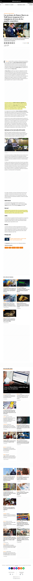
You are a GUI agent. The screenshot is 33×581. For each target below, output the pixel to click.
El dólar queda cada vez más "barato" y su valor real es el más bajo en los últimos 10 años (9, 305)
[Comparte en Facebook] (4, 43)
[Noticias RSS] (21, 568)
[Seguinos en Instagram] (14, 568)
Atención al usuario (11, 572)
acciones (21, 247)
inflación (6, 247)
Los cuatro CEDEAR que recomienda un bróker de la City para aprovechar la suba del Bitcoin (23, 290)
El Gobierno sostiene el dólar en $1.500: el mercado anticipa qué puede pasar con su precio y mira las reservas (23, 427)
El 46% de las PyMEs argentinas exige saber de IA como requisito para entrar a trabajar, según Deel (9, 539)
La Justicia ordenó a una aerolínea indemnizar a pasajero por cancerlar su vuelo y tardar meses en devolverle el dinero (9, 419)
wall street (13, 247)
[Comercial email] (20, 574)
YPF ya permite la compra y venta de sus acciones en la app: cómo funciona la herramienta (23, 442)
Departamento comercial (21, 573)
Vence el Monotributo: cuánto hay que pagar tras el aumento (16, 388)
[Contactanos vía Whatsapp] (12, 574)
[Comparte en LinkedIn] (10, 43)
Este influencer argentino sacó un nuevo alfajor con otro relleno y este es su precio (23, 478)
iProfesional (6, 13)
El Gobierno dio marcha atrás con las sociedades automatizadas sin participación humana (9, 396)
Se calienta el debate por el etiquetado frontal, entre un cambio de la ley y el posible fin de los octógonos (23, 524)
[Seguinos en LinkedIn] (16, 568)
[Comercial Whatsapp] (22, 574)
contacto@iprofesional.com (16, 578)
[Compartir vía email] (14, 43)
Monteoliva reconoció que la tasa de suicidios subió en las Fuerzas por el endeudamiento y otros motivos (9, 553)
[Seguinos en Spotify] (23, 568)
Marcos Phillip (7, 45)
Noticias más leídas (8, 368)
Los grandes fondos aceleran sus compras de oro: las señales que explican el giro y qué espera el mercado (9, 290)
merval (18, 247)
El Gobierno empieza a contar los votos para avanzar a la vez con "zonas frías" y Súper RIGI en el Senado (23, 397)
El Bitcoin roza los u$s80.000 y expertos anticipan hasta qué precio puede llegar (9, 320)
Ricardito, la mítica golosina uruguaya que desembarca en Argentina (9, 508)
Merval (7, 61)
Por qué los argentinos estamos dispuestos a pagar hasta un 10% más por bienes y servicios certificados (23, 539)
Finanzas (9, 13)
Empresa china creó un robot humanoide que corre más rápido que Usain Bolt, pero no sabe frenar (9, 426)
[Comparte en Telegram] (12, 43)
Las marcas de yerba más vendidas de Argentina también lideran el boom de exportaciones (9, 494)
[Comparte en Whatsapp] (8, 43)
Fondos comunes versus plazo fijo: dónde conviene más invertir (23, 493)
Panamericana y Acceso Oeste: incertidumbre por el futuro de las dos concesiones (9, 449)
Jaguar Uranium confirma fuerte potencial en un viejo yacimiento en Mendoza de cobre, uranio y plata (9, 457)
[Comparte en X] (6, 43)
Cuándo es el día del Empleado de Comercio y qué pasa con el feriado (9, 515)
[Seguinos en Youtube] (19, 568)
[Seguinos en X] (12, 568)
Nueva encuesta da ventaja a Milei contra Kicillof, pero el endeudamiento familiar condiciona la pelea (9, 524)
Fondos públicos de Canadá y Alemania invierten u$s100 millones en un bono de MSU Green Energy (9, 546)
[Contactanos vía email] (10, 574)
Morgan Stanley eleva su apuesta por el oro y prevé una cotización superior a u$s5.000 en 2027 (23, 305)
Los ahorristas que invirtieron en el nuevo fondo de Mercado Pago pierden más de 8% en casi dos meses (9, 412)
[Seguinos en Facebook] (9, 568)
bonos (10, 247)
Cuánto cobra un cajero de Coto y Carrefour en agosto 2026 (9, 441)
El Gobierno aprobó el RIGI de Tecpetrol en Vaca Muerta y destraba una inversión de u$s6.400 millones (9, 478)
